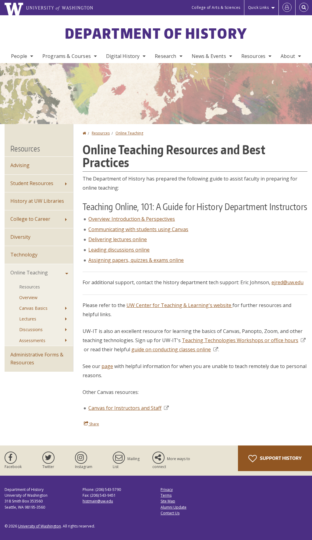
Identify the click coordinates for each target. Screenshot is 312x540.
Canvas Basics (33, 308)
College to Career (30, 219)
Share (93, 424)
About (288, 56)
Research (165, 56)
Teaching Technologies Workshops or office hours (240, 340)
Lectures (27, 319)
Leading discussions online (119, 249)
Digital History (123, 56)
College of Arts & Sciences (216, 7)
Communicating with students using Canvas (138, 229)
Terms (166, 495)
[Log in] (287, 7)
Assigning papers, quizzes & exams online (136, 260)
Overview (28, 297)
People (19, 56)
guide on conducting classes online (171, 349)
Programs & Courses (66, 56)
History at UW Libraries (37, 201)
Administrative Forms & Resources (36, 358)
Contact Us (170, 513)
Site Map (168, 501)
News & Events (209, 56)
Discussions (31, 329)
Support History (280, 458)
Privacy (167, 489)
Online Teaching (129, 133)
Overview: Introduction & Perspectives (131, 219)
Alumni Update (173, 507)
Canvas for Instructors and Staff (124, 408)
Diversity (20, 237)
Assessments (32, 340)
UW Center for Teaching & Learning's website (179, 305)
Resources (253, 56)
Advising (20, 165)
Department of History (156, 33)
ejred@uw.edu (287, 282)
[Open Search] (304, 7)
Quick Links (258, 7)
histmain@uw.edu (98, 501)
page (107, 366)
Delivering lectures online (117, 239)
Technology (23, 254)
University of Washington (39, 526)
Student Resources (31, 183)
